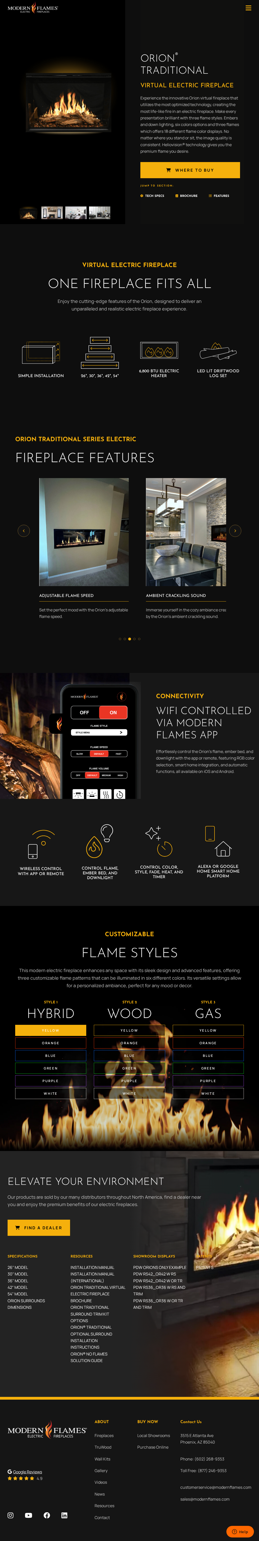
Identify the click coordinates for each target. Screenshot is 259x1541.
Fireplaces (104, 1435)
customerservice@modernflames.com (215, 1487)
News (100, 1494)
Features (221, 196)
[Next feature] (235, 531)
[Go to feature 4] (134, 639)
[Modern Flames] (33, 7)
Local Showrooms (153, 1435)
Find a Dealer (43, 1228)
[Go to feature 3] (129, 639)
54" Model (18, 1294)
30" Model (18, 1274)
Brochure (189, 196)
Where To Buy (194, 170)
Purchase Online (152, 1447)
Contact (102, 1517)
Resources (104, 1505)
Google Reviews (27, 1472)
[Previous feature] (24, 531)
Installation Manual (92, 1267)
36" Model (18, 1281)
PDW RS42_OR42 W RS (154, 1274)
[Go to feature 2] (125, 639)
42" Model (18, 1287)
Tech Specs (154, 196)
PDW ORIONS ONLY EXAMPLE (159, 1267)
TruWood (103, 1447)
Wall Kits (102, 1459)
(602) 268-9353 (209, 1459)
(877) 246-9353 (212, 1470)
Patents (204, 1267)
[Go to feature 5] (139, 639)
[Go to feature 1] (120, 639)
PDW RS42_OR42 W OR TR (157, 1281)
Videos (101, 1482)
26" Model (18, 1267)
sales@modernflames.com (205, 1499)
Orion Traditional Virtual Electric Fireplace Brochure (98, 1294)
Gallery (101, 1470)
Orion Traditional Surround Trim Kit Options (90, 1313)
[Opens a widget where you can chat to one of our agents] (240, 1532)
